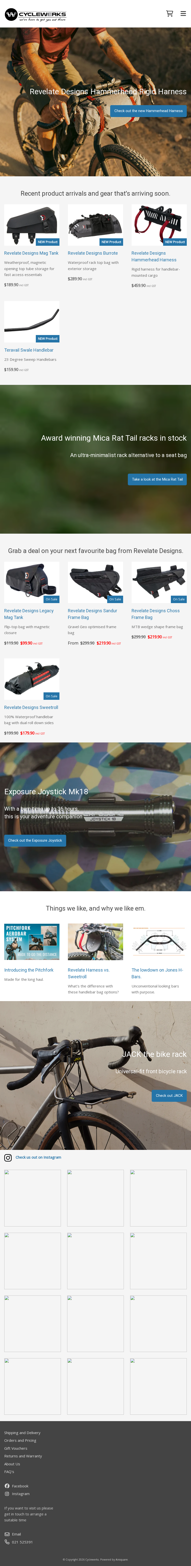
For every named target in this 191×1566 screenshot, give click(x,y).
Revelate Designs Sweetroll (31, 707)
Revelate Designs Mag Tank (31, 253)
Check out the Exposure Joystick (35, 840)
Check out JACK (169, 1095)
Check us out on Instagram (38, 1157)
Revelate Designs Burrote (93, 253)
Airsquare (122, 1559)
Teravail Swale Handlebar (28, 350)
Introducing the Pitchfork (28, 970)
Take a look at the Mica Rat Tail (157, 479)
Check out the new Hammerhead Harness (148, 111)
